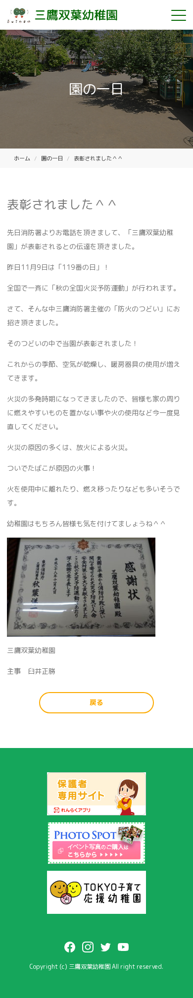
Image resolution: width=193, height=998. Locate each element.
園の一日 (52, 158)
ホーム (22, 158)
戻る (96, 702)
